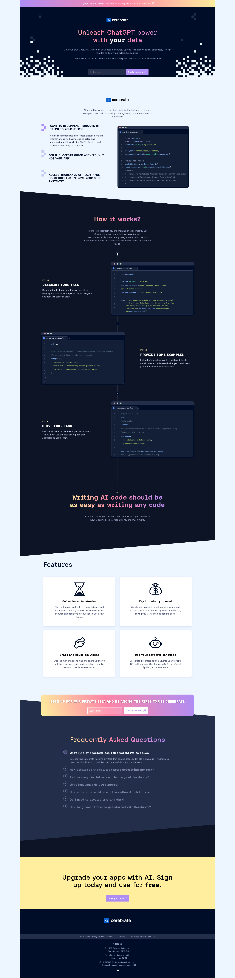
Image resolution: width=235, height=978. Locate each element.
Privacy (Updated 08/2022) (143, 937)
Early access (135, 72)
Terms (122, 937)
